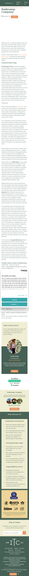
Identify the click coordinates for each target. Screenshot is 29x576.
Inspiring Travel (8, 548)
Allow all (14, 299)
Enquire (14, 17)
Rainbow (22, 548)
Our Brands (18, 550)
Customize (13, 304)
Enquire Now (14, 409)
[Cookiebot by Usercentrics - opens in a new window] (20, 271)
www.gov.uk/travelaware (16, 515)
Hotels (21, 7)
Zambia (7, 7)
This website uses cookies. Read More (14, 552)
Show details (21, 295)
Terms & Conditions (14, 554)
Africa (3, 7)
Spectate (10, 550)
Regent (16, 548)
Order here (13, 574)
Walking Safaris (14, 7)
